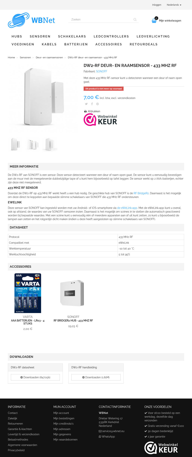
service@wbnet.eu (113, 431)
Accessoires (108, 44)
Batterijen (76, 44)
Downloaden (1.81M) (97, 377)
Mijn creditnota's (63, 423)
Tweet (86, 104)
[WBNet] (35, 20)
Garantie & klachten (20, 429)
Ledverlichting (153, 36)
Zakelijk (12, 418)
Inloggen (156, 5)
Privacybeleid (16, 450)
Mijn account (61, 412)
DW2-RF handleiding (84, 367)
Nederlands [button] (173, 5)
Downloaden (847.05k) (36, 377)
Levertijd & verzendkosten (23, 434)
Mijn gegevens (62, 434)
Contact (13, 412)
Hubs (17, 36)
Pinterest (97, 104)
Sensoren (40, 36)
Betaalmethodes (18, 439)
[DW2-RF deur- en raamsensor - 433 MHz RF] (16, 145)
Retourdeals (144, 44)
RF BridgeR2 (141, 193)
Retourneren (15, 423)
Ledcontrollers (111, 36)
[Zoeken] (135, 19)
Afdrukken (93, 111)
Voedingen (23, 44)
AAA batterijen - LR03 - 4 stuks (27, 322)
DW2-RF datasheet (22, 367)
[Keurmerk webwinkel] (161, 446)
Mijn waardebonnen (65, 439)
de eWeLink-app (127, 207)
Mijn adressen (61, 429)
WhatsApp (108, 436)
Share (92, 104)
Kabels (49, 44)
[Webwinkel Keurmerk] (100, 119)
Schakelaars (72, 36)
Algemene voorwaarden (22, 445)
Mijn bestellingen (63, 418)
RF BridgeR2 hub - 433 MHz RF (73, 320)
